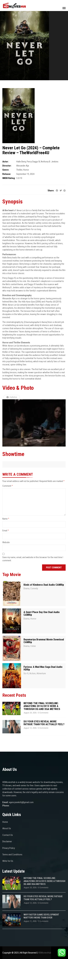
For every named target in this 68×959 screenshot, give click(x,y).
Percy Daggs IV (33, 161)
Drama (26, 588)
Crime (33, 646)
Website (6, 542)
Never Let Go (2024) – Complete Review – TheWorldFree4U (31, 150)
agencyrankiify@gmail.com (21, 802)
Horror (26, 169)
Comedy (34, 588)
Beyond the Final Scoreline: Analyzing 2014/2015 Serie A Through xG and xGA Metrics (42, 706)
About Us (6, 828)
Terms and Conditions (12, 854)
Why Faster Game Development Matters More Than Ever (41, 916)
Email (5, 530)
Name (5, 518)
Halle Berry (21, 161)
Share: (51, 190)
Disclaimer (7, 841)
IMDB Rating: (8, 178)
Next (63, 423)
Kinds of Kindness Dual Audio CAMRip (44, 584)
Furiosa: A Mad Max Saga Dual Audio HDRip (43, 668)
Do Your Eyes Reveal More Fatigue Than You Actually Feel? (44, 723)
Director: (7, 165)
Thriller (19, 169)
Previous (4, 423)
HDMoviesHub (44, 952)
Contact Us (7, 835)
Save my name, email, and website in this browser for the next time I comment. (32, 559)
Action (32, 673)
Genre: (5, 169)
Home (5, 822)
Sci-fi (26, 673)
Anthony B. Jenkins (49, 161)
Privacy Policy (8, 848)
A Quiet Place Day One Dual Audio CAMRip (42, 613)
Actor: (5, 161)
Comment (7, 486)
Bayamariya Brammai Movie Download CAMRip (44, 641)
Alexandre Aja (22, 165)
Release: (6, 174)
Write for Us (7, 861)
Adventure (41, 673)
